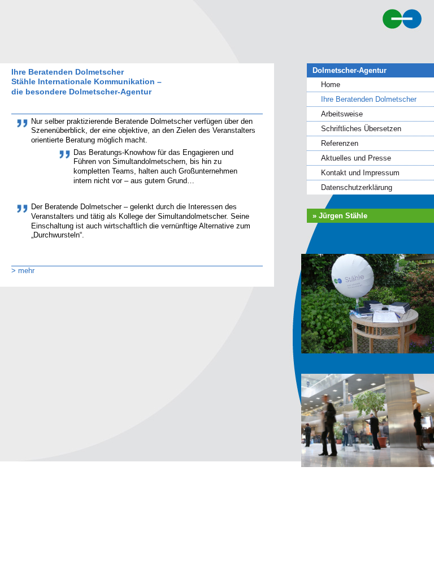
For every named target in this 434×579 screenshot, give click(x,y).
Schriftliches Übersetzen (361, 128)
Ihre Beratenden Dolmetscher (368, 99)
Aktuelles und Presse (356, 158)
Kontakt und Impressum (360, 172)
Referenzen (339, 143)
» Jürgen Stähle (340, 215)
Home (330, 84)
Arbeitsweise (342, 114)
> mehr (22, 270)
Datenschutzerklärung (356, 187)
